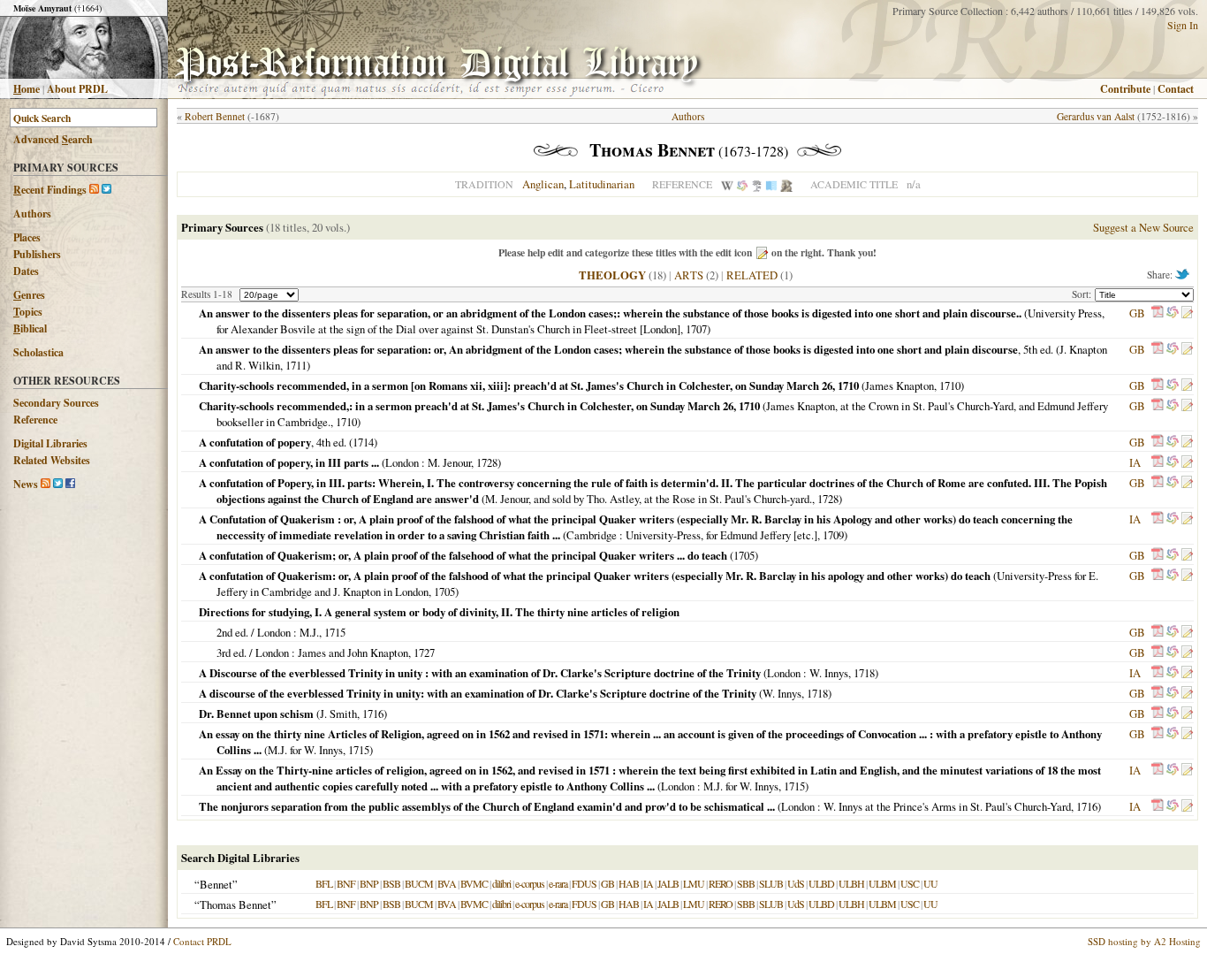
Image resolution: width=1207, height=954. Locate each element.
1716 (372, 713)
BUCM (419, 883)
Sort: (1083, 294)
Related (752, 275)
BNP (369, 883)
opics (27, 311)
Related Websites (51, 460)
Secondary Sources (56, 402)
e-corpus (529, 883)
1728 (486, 462)
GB (1137, 313)
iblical (30, 328)
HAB (629, 883)
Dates (26, 271)
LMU (693, 883)
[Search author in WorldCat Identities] (742, 184)
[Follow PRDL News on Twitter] (58, 484)
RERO (721, 883)
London (402, 462)
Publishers (37, 254)
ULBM (882, 883)
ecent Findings (50, 189)
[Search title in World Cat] (1172, 313)
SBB (746, 883)
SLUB (771, 883)
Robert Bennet (215, 116)
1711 (296, 365)
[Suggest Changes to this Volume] (1187, 313)
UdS (795, 883)
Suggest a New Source (1143, 227)
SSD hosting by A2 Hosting (1144, 941)
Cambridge (591, 535)
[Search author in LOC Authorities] (771, 184)
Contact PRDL (202, 941)
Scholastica (38, 352)
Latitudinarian (601, 184)
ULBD (821, 883)
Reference (35, 419)
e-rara (558, 883)
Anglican (543, 184)
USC (909, 883)
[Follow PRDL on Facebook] (70, 484)
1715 (334, 632)
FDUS (584, 883)
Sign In (1182, 25)
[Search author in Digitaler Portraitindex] (786, 184)
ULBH (851, 883)
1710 (949, 385)
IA (1135, 462)
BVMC (474, 883)
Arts (688, 275)
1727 (424, 652)
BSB (391, 883)
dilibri (501, 883)
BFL (323, 883)
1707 (696, 329)
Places (27, 237)
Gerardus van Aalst (1096, 116)
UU (930, 883)
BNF (346, 883)
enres (29, 294)
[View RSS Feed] (94, 189)
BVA (446, 883)
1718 (864, 673)
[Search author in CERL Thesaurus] (757, 184)
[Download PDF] (1157, 313)
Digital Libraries (50, 443)
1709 (833, 535)
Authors (32, 213)
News (25, 484)
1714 (363, 442)
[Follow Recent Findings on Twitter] (106, 189)
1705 (744, 555)
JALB (668, 883)
